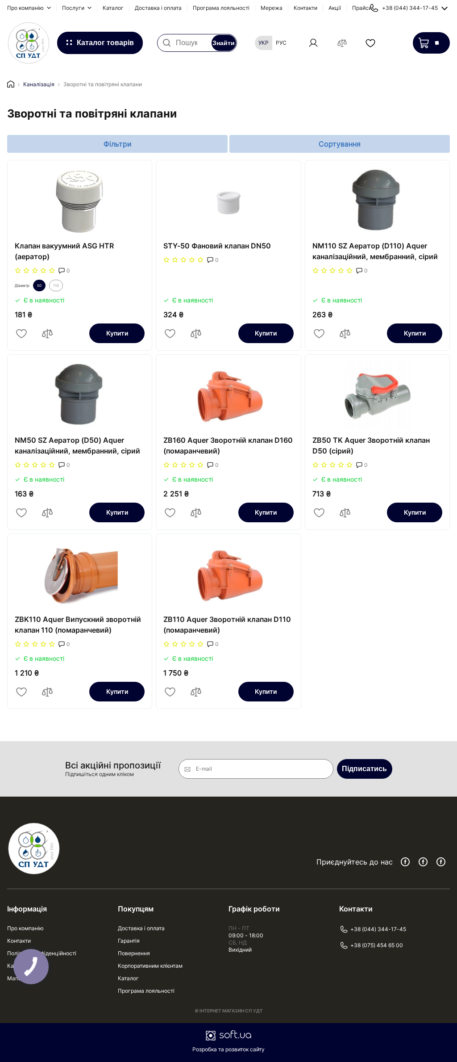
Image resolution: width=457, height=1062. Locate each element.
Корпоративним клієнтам (150, 965)
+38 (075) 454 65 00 (376, 945)
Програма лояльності (221, 7)
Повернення (134, 953)
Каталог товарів (105, 42)
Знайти (223, 42)
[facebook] (405, 861)
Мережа (272, 7)
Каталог (113, 7)
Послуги (74, 7)
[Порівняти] (47, 333)
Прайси (362, 7)
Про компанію (26, 7)
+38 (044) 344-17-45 (378, 929)
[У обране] (21, 333)
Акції (334, 7)
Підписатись (364, 768)
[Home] (10, 84)
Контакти (305, 7)
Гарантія (129, 940)
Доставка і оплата (158, 7)
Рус (281, 42)
